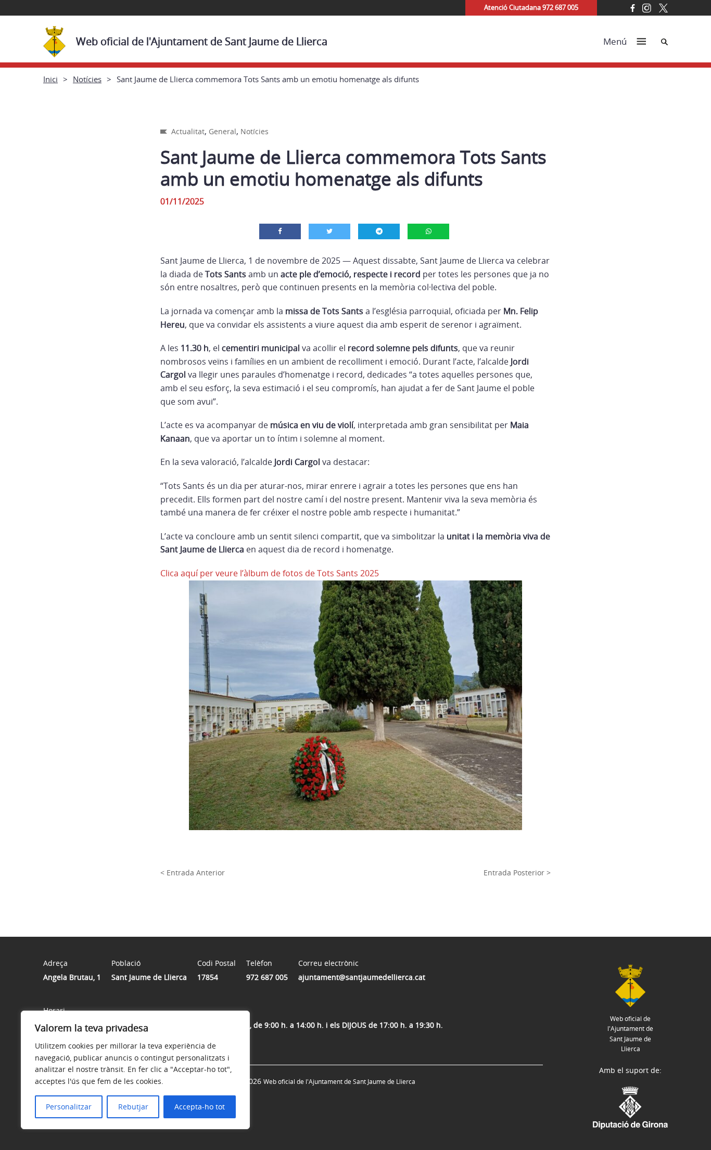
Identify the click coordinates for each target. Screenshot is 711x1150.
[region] (135, 1070)
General (222, 131)
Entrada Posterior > (517, 872)
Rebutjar (133, 1107)
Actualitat (188, 131)
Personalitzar (69, 1107)
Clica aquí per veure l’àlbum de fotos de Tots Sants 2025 (269, 573)
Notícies (87, 79)
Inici (50, 79)
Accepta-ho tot (199, 1107)
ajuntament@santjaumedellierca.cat (361, 977)
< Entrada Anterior (192, 872)
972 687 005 (267, 977)
